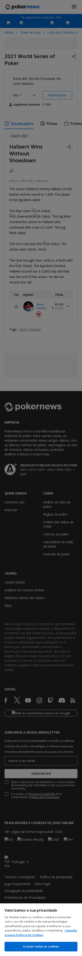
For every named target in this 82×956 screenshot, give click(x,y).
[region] (41, 929)
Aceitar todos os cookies (41, 946)
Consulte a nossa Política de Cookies (41, 932)
